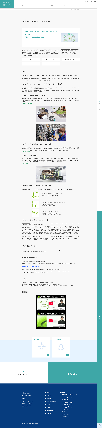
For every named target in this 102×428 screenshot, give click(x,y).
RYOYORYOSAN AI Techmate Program (69, 394)
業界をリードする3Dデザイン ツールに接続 (50, 195)
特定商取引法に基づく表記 (26, 405)
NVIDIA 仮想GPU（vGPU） (67, 407)
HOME (23, 5)
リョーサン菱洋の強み (52, 401)
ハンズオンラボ (66, 263)
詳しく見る (44, 355)
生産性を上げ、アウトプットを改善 (48, 205)
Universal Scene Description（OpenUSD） (69, 49)
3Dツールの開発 (26, 163)
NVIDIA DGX (64, 401)
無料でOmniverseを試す (70, 59)
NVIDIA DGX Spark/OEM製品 (67, 402)
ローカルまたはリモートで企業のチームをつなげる (51, 214)
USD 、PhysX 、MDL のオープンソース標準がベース (52, 193)
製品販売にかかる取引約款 (26, 403)
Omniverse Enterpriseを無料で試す (30, 266)
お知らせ (37, 5)
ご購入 (78, 5)
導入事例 (86, 1)
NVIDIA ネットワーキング (67, 404)
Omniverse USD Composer (48, 227)
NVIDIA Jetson (65, 399)
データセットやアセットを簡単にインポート (50, 196)
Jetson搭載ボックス (66, 416)
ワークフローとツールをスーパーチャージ (50, 211)
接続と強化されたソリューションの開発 (49, 213)
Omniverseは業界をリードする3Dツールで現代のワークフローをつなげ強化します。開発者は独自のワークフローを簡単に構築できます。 (48, 189)
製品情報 (51, 5)
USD (36, 226)
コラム (64, 5)
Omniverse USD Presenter (60, 227)
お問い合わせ (99, 318)
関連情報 (51, 64)
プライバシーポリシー (25, 400)
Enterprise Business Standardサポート (41, 236)
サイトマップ (24, 406)
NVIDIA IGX (64, 411)
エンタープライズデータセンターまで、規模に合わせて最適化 (53, 202)
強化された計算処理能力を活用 (47, 204)
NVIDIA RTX (64, 396)
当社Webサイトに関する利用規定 (27, 401)
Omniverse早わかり (50, 269)
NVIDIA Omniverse (26, 223)
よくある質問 (93, 1)
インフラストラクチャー (51, 59)
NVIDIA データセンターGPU (67, 397)
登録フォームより (34, 272)
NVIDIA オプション (65, 412)
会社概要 (23, 398)
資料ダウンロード (99, 106)
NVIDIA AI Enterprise (66, 406)
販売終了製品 (64, 418)
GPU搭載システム (65, 414)
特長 (31, 59)
